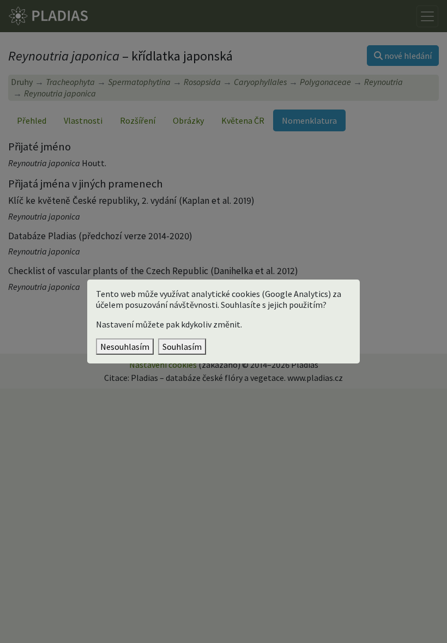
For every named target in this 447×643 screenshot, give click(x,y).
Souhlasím (182, 346)
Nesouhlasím (124, 346)
